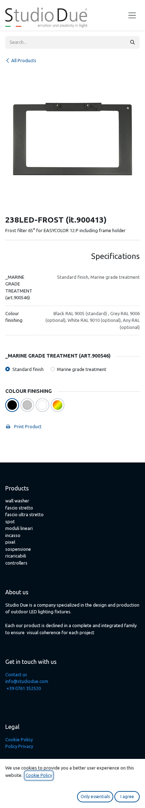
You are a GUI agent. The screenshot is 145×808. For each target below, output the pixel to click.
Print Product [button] (27, 426)
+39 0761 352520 (23, 688)
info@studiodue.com (26, 681)
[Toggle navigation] (132, 15)
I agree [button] (127, 796)
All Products (23, 60)
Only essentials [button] (95, 796)
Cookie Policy (19, 739)
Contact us (16, 674)
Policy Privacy (19, 746)
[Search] (132, 42)
